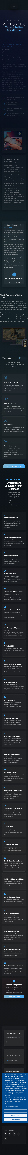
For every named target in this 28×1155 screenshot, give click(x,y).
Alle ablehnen (15, 1115)
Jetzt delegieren (14, 282)
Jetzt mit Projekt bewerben (14, 466)
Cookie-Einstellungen (15, 1111)
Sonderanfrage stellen (14, 996)
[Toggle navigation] (14, 6)
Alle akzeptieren (15, 1120)
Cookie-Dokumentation (12, 1106)
